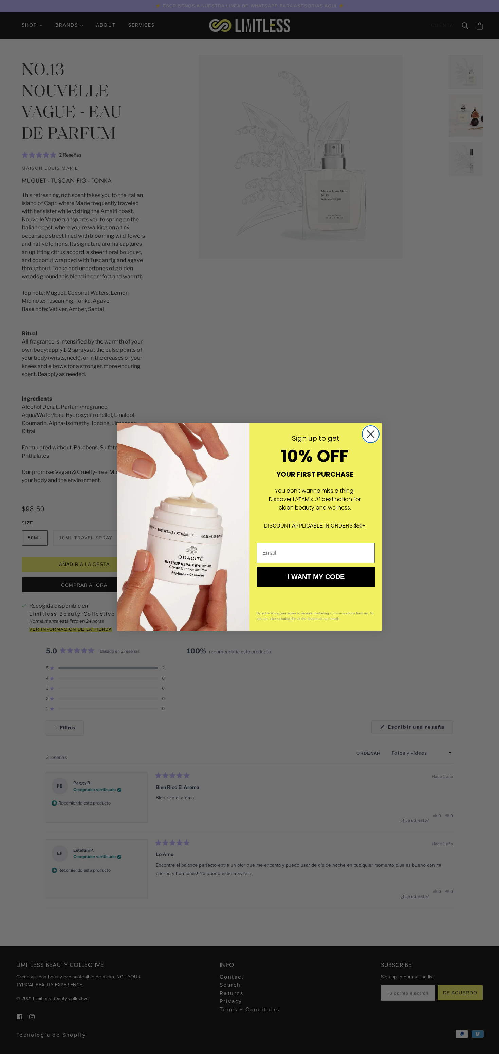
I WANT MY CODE (316, 576)
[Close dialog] (370, 434)
